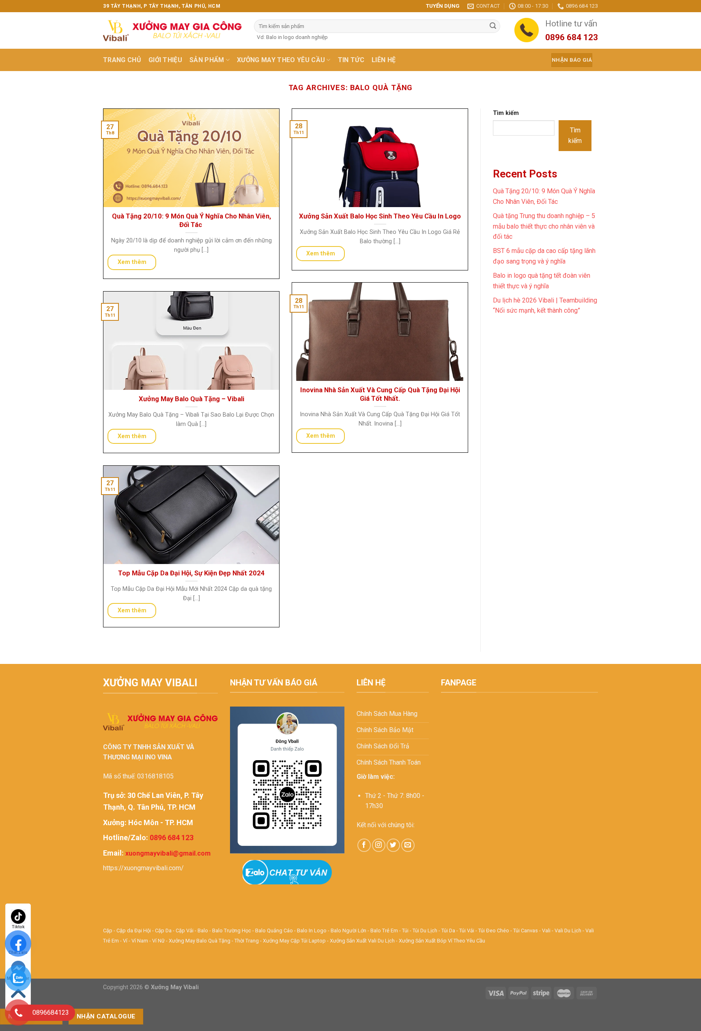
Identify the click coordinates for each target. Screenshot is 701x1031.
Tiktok (18, 927)
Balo (203, 930)
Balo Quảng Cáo (274, 930)
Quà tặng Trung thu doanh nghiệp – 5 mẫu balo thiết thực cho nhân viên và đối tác (544, 226)
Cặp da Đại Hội (133, 930)
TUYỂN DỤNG (443, 6)
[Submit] (493, 26)
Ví (125, 941)
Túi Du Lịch (425, 930)
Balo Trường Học (231, 930)
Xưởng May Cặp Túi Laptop (294, 941)
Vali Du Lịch (568, 930)
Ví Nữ (158, 941)
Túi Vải (466, 930)
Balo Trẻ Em (384, 930)
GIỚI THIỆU (165, 60)
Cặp (107, 930)
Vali (546, 930)
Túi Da (448, 930)
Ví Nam (139, 941)
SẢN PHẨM (206, 60)
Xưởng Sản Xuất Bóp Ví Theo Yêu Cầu (442, 941)
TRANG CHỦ (122, 60)
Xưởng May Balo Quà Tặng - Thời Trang (214, 941)
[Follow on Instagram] (378, 845)
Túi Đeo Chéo (493, 930)
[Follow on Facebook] (364, 845)
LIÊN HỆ (384, 60)
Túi (405, 930)
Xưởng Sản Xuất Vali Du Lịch (362, 941)
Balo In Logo (312, 930)
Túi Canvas (525, 930)
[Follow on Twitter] (393, 845)
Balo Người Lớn (348, 930)
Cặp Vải (185, 930)
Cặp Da (163, 930)
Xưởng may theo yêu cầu (281, 60)
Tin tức (351, 60)
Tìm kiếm (506, 113)
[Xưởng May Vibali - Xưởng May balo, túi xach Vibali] (172, 30)
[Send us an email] (408, 845)
